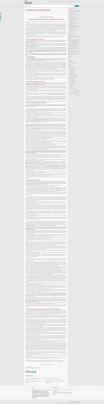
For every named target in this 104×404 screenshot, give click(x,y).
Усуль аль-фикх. (45, 396)
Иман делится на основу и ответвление (75, 14)
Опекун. (33, 394)
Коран (66, 1)
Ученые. (34, 397)
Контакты (78, 1)
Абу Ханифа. (34, 390)
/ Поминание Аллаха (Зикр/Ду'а (74, 75)
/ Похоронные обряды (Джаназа (74, 76)
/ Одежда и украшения (72, 82)
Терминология (70, 65)
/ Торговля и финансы (72, 81)
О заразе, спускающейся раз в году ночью (32, 379)
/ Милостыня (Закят (72, 71)
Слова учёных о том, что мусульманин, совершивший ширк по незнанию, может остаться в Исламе (75, 41)
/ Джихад (71, 87)
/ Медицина (37, 11)
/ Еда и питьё (71, 83)
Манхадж (62, 1)
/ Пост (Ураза (71, 72)
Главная (48, 1)
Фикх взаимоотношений (32, 11)
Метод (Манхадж (71, 61)
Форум (52, 1)
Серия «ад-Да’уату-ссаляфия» (38, 395)
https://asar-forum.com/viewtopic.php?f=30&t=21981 (33, 367)
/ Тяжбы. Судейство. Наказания (74, 88)
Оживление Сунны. (46, 393)
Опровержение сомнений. (39, 394)
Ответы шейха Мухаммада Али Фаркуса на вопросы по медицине (35, 378)
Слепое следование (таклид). (40, 396)
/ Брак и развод (72, 78)
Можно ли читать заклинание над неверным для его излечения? (56, 379)
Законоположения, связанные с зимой (75, 39)
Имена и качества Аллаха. (40, 391)
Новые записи (73, 1)
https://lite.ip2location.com (77, 402)
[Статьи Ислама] (28, 2)
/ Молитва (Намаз (72, 70)
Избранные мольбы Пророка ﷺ (74, 35)
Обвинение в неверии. (39, 393)
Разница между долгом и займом (74, 21)
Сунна (69, 1)
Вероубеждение (56, 1)
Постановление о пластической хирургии (52, 378)
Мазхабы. (38, 392)
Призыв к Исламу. (46, 394)
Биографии (70, 64)
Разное (70, 66)
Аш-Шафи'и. (39, 390)
